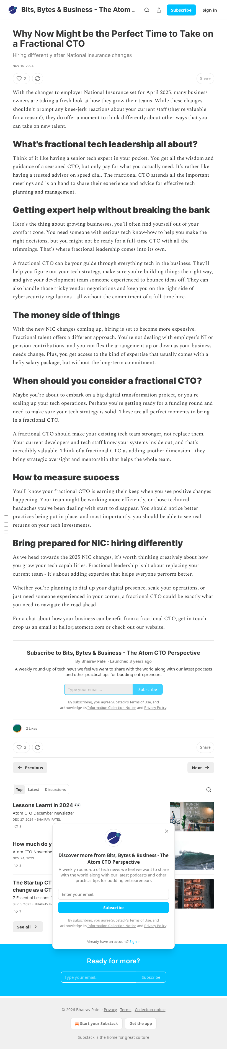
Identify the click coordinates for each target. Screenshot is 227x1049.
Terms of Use (140, 920)
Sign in (210, 10)
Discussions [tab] (55, 789)
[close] (166, 831)
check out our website (137, 627)
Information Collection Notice (111, 925)
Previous (34, 767)
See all (24, 927)
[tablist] (41, 789)
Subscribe (181, 10)
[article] (113, 817)
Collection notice (150, 1009)
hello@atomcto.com (81, 627)
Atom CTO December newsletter (43, 813)
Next (197, 767)
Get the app (141, 1023)
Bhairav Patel (49, 819)
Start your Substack (99, 1023)
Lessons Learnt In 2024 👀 (47, 805)
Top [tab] (19, 789)
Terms (125, 1009)
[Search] (146, 9)
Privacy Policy (155, 925)
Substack (86, 1037)
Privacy (110, 1009)
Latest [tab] (33, 789)
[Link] (5, 144)
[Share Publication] (158, 9)
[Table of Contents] (6, 524)
